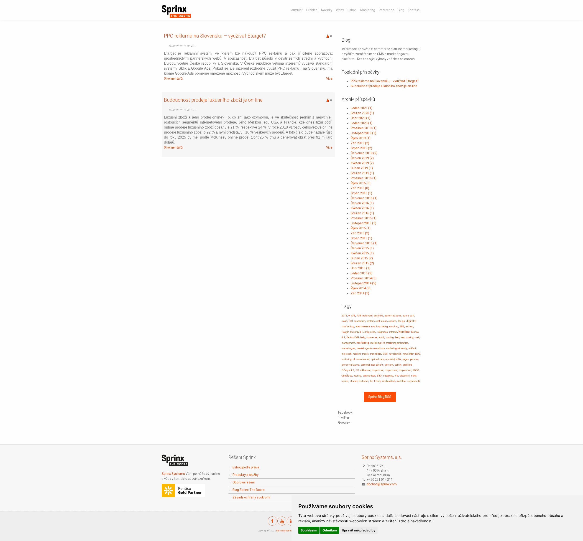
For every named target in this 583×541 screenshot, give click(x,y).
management (348, 343)
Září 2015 (360, 233)
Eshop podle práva (246, 467)
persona (414, 359)
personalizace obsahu (372, 365)
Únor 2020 (360, 118)
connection (359, 321)
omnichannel (363, 359)
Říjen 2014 (361, 288)
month (365, 354)
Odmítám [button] (329, 530)
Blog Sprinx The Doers (249, 490)
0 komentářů (173, 78)
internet (393, 332)
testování (363, 381)
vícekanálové (388, 381)
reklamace (365, 370)
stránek (354, 381)
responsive (378, 370)
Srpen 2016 (361, 193)
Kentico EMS (352, 337)
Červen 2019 (362, 158)
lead (397, 337)
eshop (409, 326)
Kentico (404, 332)
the (371, 381)
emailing (393, 326)
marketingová (348, 348)
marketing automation (397, 343)
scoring (357, 375)
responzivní (405, 370)
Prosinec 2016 (363, 178)
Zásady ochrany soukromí (251, 497)
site (396, 375)
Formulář (296, 10)
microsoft (346, 354)
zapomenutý (413, 381)
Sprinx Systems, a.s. (382, 457)
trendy (377, 381)
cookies (392, 321)
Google (345, 332)
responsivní (391, 370)
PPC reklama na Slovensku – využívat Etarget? (215, 36)
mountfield (375, 354)
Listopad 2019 (363, 133)
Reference (386, 10)
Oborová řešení (244, 482)
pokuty (398, 365)
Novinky (326, 10)
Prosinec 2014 (363, 278)
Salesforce (347, 375)
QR (357, 370)
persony (389, 365)
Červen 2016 (362, 203)
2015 (344, 315)
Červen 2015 (362, 248)
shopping (388, 375)
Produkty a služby (245, 475)
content (370, 321)
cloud (344, 321)
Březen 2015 (362, 263)
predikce (407, 365)
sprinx (345, 381)
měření (412, 348)
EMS (402, 326)
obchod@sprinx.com (382, 484)
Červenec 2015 (364, 243)
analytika (378, 315)
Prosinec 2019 (363, 128)
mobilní (357, 354)
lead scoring (407, 337)
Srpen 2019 (361, 148)
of (354, 359)
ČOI (351, 321)
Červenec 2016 (364, 198)
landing (390, 337)
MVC (385, 354)
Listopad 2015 (363, 223)
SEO (379, 375)
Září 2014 (360, 293)
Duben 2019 (362, 168)
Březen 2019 (362, 173)
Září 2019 (360, 143)
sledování (405, 375)
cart (412, 315)
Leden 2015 (361, 273)
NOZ (417, 354)
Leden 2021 (361, 108)
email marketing (379, 326)
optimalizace (377, 359)
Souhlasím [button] (309, 530)
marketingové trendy (396, 348)
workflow (401, 381)
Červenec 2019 (364, 153)
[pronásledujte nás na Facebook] (272, 521)
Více (329, 78)
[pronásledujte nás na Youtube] (281, 521)
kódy (362, 337)
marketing (362, 342)
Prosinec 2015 (363, 218)
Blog (401, 10)
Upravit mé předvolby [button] (358, 530)
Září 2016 (360, 188)
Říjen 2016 (361, 183)
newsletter (408, 354)
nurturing (347, 359)
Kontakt (413, 10)
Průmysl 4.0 (348, 370)
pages (405, 359)
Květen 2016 (362, 208)
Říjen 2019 (361, 138)
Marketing (367, 10)
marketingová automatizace (371, 348)
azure (406, 315)
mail (417, 337)
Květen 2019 (362, 163)
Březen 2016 (362, 213)
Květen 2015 (362, 253)
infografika (369, 332)
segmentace (369, 375)
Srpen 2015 (361, 238)
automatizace (392, 315)
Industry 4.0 (356, 332)
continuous (381, 321)
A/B (353, 315)
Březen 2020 (362, 113)
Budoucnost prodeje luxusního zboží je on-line (213, 100)
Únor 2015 (360, 268)
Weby (340, 10)
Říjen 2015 (361, 228)
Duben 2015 (362, 258)
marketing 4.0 (377, 343)
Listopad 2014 (363, 283)
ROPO (416, 370)
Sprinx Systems (173, 473)
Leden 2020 (361, 123)
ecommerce (362, 326)
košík (381, 337)
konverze (372, 337)
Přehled (311, 10)
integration (382, 332)
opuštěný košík (393, 359)
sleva (414, 375)
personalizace (350, 364)
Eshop (352, 10)
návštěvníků (395, 354)
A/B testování (365, 315)
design (401, 321)
